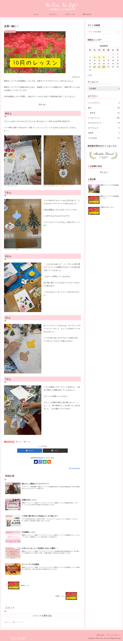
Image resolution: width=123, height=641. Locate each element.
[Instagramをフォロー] (40, 462)
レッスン (20, 441)
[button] (55, 450)
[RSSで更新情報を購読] (49, 462)
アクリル (27, 441)
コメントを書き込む (42, 615)
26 (99, 67)
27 (104, 67)
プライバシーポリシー (113, 635)
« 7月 (90, 75)
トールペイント (10, 441)
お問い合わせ (100, 635)
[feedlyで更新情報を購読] (45, 462)
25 (95, 67)
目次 (40, 104)
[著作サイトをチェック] (36, 462)
